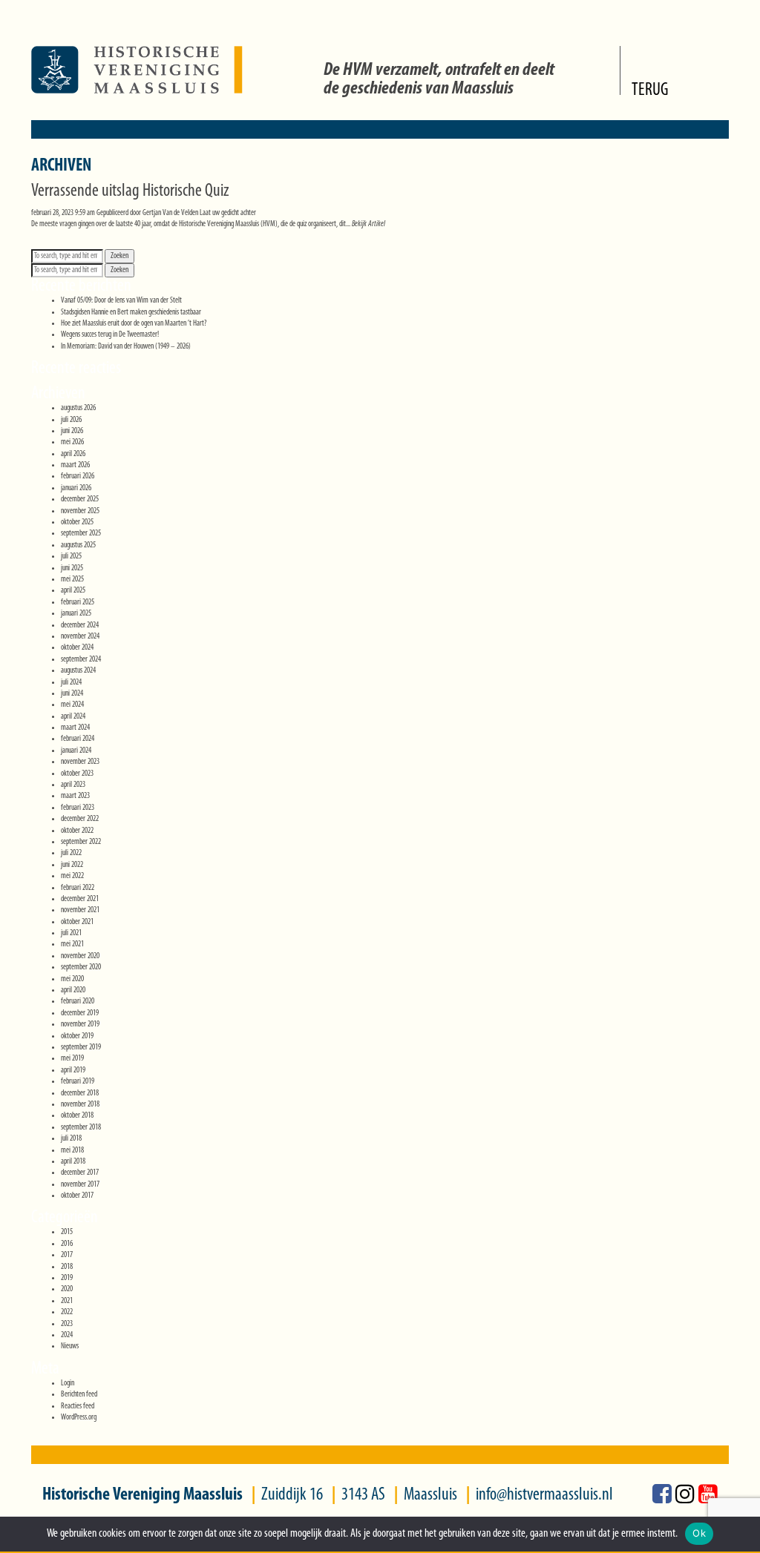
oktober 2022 (77, 831)
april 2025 (73, 591)
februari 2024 (77, 739)
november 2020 (80, 956)
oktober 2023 (77, 774)
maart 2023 (75, 796)
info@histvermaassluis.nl (544, 1495)
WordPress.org (78, 1418)
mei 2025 (72, 580)
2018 (67, 1267)
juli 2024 (71, 683)
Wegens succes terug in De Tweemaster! (110, 335)
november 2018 (80, 1105)
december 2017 (80, 1173)
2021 (67, 1301)
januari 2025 (76, 614)
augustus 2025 (78, 545)
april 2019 (73, 1070)
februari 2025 (77, 603)
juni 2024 (72, 694)
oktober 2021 (77, 922)
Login (67, 1383)
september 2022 (81, 842)
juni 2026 (72, 431)
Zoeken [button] (119, 256)
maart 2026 (75, 465)
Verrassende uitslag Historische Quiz (130, 191)
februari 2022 (77, 888)
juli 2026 (71, 420)
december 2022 (80, 819)
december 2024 (80, 625)
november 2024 (80, 637)
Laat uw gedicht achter (228, 213)
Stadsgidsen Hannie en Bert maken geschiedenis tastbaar (131, 313)
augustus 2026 (78, 408)
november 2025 (80, 511)
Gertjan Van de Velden (170, 213)
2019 (67, 1278)
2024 (67, 1335)
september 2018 (81, 1128)
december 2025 (80, 499)
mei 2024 (72, 705)
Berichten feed (79, 1395)
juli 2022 (71, 853)
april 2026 (73, 454)
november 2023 (80, 762)
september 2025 (81, 534)
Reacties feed (77, 1406)
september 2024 (81, 660)
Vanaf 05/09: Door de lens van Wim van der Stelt (121, 301)
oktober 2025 (77, 522)
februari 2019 (77, 1082)
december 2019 (80, 1013)
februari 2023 (77, 808)
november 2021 (80, 910)
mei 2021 (72, 944)
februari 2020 (77, 1002)
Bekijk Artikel (368, 224)
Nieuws (70, 1346)
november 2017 (80, 1185)
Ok (699, 1533)
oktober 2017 (77, 1196)
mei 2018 (72, 1151)
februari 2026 (77, 476)
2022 (67, 1312)
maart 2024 (75, 728)
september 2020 (81, 967)
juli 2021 (71, 933)
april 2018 (73, 1162)
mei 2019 (72, 1059)
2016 (67, 1244)
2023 (67, 1324)
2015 (67, 1232)
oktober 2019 (77, 1036)
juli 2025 (71, 557)
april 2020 (73, 990)
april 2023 (73, 785)
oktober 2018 (77, 1116)
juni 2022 (72, 865)
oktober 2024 (77, 648)
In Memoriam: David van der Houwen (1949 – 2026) (126, 347)
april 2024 (73, 717)
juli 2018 (71, 1139)
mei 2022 (72, 876)
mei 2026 (72, 442)
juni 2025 (72, 568)
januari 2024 (76, 751)
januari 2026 (76, 488)
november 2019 (80, 1025)
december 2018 (80, 1093)
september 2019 (81, 1047)
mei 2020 (72, 979)
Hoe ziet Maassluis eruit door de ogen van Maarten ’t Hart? (133, 324)
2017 (67, 1255)
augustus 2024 (78, 671)
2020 (67, 1289)
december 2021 (80, 899)
